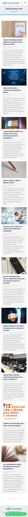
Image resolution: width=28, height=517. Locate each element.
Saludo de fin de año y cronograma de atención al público (12, 90)
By (12, 46)
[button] (16, 513)
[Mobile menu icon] (25, 2)
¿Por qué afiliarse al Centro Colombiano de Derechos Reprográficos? (12, 467)
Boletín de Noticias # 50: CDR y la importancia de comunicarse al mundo (13, 328)
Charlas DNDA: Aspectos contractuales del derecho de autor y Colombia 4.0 (13, 377)
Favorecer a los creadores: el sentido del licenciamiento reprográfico (13, 229)
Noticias (5, 46)
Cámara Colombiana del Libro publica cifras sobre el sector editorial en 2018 (13, 42)
